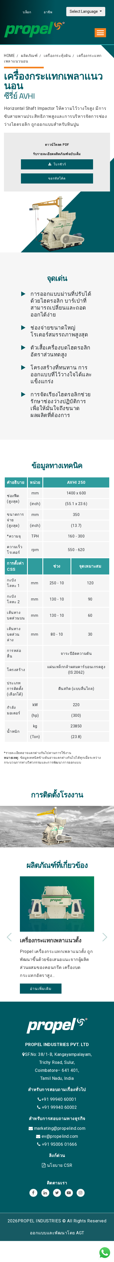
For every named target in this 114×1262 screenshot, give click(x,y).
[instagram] (81, 1193)
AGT (80, 1232)
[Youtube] (69, 1193)
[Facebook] (33, 1193)
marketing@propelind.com (59, 1128)
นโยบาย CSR (59, 1165)
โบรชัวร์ (58, 164)
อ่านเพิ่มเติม (40, 988)
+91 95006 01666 (59, 1144)
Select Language (84, 11)
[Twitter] (57, 1193)
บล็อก (27, 12)
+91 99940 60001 (59, 1099)
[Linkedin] (45, 1193)
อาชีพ (48, 12)
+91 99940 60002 (59, 1107)
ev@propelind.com (60, 1136)
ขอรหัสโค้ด (57, 178)
